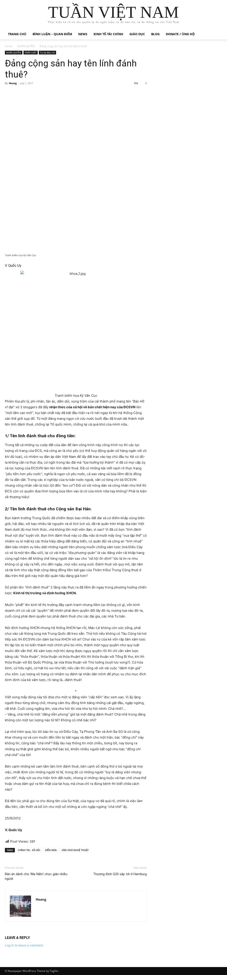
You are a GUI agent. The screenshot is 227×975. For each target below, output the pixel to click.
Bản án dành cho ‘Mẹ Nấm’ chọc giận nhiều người (36, 876)
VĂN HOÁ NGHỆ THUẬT (75, 850)
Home (8, 46)
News (82, 34)
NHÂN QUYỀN (26, 46)
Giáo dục (137, 34)
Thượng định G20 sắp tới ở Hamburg (120, 874)
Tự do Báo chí (47, 52)
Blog (155, 34)
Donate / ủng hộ (180, 34)
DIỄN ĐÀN (51, 850)
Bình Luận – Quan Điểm (52, 34)
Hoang (13, 83)
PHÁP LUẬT (30, 52)
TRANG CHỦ (17, 34)
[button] (216, 34)
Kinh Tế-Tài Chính (108, 34)
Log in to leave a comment (24, 945)
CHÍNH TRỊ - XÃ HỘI (29, 850)
